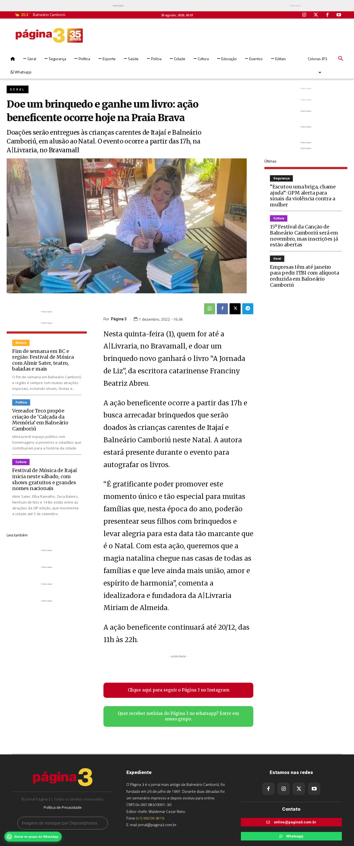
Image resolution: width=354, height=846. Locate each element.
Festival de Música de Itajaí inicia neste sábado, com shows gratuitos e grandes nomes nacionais (44, 479)
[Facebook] (327, 15)
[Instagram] (304, 15)
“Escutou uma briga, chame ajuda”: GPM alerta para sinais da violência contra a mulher (303, 195)
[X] (235, 308)
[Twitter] (316, 15)
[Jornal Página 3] (49, 35)
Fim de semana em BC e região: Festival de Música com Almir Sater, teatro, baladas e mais (43, 360)
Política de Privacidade (63, 807)
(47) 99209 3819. (150, 818)
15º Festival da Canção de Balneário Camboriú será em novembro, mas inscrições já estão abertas (304, 236)
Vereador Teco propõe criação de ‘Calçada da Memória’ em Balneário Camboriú (40, 420)
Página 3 (119, 319)
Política (21, 402)
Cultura (20, 462)
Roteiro (20, 343)
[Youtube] (339, 15)
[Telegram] (247, 308)
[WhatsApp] (209, 308)
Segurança (281, 178)
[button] (340, 58)
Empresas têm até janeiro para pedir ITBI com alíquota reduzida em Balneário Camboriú (304, 276)
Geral (17, 89)
